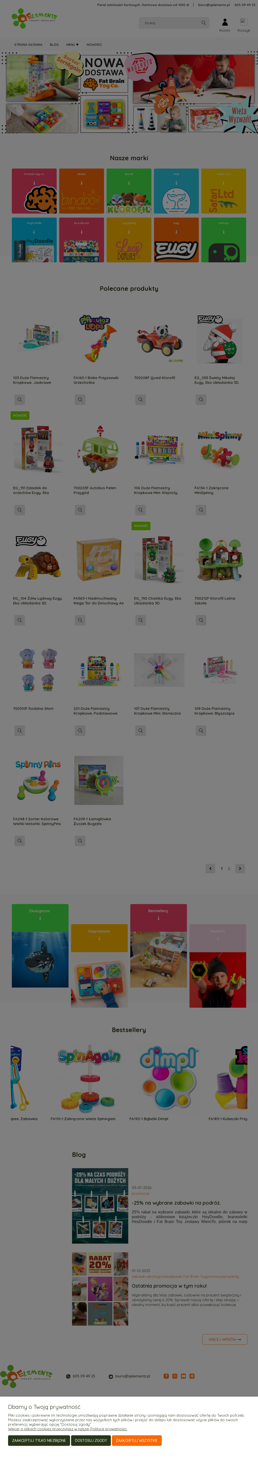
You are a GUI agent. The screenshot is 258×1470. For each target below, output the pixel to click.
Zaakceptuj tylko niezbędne (39, 1440)
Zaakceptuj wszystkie (137, 1440)
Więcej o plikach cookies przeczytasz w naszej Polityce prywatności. (67, 1428)
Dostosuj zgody (91, 1440)
